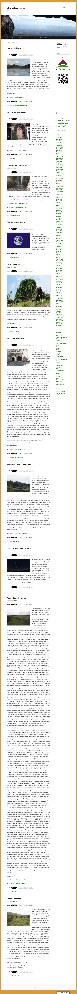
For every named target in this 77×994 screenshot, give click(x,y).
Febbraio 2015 (59, 297)
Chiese (13, 158)
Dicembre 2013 (59, 319)
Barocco (58, 340)
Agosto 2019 (59, 213)
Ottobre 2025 (59, 145)
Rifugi (57, 368)
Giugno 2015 (59, 290)
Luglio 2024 (59, 161)
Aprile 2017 (58, 256)
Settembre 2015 (59, 286)
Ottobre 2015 (59, 284)
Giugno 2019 (59, 215)
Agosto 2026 (59, 136)
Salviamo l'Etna (60, 370)
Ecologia (14, 257)
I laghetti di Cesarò (15, 48)
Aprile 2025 (58, 153)
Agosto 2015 (59, 287)
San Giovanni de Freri (16, 112)
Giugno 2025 (59, 150)
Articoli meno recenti (12, 981)
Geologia (58, 353)
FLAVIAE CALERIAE (61, 126)
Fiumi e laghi (59, 351)
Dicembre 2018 (59, 224)
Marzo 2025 (59, 155)
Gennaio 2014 (59, 317)
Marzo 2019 (59, 219)
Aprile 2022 (58, 183)
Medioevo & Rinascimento (17, 457)
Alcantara (58, 332)
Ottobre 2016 (59, 265)
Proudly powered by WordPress (38, 987)
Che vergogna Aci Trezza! (62, 123)
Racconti (58, 367)
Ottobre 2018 (59, 227)
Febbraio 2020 (59, 205)
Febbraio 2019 (59, 221)
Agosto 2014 (59, 306)
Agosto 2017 (59, 249)
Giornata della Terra (16, 222)
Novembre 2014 (59, 301)
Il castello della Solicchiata (19, 464)
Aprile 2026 (58, 141)
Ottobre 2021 (59, 189)
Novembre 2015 (59, 283)
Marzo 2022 (59, 185)
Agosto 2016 (59, 268)
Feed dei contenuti (60, 391)
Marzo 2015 (59, 295)
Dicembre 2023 (59, 164)
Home (8, 37)
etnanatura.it (51, 37)
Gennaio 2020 (59, 207)
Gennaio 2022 (59, 186)
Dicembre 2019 (59, 208)
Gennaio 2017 (59, 260)
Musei (57, 361)
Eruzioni (58, 350)
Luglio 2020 (59, 199)
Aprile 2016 (58, 275)
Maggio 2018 (59, 235)
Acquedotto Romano (16, 597)
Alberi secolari (27, 37)
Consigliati (14, 37)
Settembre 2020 (59, 197)
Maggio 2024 (59, 163)
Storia (57, 378)
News (17, 257)
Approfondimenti (60, 334)
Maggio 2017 (59, 254)
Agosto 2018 (59, 230)
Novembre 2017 (59, 245)
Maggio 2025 (59, 152)
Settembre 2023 (59, 169)
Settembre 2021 (59, 191)
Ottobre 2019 (59, 210)
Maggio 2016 (59, 273)
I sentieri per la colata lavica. (63, 118)
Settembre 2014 (59, 305)
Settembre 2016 (59, 267)
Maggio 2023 (59, 170)
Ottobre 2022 (59, 177)
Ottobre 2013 (59, 322)
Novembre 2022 (59, 175)
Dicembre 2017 (59, 243)
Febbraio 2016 (59, 278)
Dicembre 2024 (59, 158)
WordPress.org (59, 394)
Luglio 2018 (59, 232)
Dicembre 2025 (59, 142)
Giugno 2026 (59, 139)
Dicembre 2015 (59, 281)
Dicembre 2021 (59, 188)
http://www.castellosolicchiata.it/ (33, 528)
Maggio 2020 (59, 202)
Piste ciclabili (59, 365)
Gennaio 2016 (59, 279)
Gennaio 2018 (59, 242)
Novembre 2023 (59, 166)
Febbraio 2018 (59, 240)
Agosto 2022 (59, 180)
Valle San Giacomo (60, 384)
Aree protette (15, 105)
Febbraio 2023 (59, 172)
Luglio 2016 (59, 270)
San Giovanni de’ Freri (20, 150)
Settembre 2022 (59, 178)
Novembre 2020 (59, 196)
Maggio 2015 (59, 292)
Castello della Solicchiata (21, 533)
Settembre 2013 (59, 324)
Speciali (58, 376)
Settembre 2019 (59, 211)
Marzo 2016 (59, 276)
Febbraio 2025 (59, 156)
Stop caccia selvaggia (61, 125)
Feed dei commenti (60, 393)
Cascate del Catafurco (17, 165)
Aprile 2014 (58, 312)
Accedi (57, 390)
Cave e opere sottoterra (61, 343)
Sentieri (25, 105)
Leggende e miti (60, 357)
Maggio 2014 (59, 311)
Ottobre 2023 (59, 167)
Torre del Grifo (13, 264)
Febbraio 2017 (59, 259)
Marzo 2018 (59, 238)
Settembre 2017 (59, 248)
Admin (58, 37)
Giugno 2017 (59, 252)
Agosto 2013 (59, 325)
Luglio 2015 (59, 289)
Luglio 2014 (59, 308)
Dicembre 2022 (59, 174)
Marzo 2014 (59, 314)
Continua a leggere (12, 323)
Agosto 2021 (59, 193)
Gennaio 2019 (59, 223)
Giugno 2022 (59, 182)
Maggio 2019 (59, 216)
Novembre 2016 (59, 264)
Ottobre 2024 (59, 159)
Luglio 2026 (59, 137)
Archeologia (35, 37)
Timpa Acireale (59, 380)
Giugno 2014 (59, 309)
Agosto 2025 (59, 148)
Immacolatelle (59, 356)
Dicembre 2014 (59, 300)
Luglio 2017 (59, 251)
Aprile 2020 (58, 204)
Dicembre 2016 (59, 262)
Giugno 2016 (59, 271)
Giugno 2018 (59, 234)
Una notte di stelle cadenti (19, 548)
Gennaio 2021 (59, 194)
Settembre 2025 (59, 147)
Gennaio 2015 (59, 298)
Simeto (19, 975)
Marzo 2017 (59, 257)
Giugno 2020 (59, 200)
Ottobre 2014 (59, 303)
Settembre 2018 (59, 229)
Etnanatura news (16, 7)
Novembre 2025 (59, 144)
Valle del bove (59, 383)
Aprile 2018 (58, 237)
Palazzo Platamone (15, 338)
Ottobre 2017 (59, 246)
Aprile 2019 (58, 218)
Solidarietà (58, 375)
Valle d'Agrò (59, 381)
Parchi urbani (59, 364)
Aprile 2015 (58, 294)
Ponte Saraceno (14, 898)
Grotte (20, 37)
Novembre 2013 (59, 320)
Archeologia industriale (61, 337)
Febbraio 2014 (59, 316)
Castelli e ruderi (43, 37)
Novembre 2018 (59, 226)
